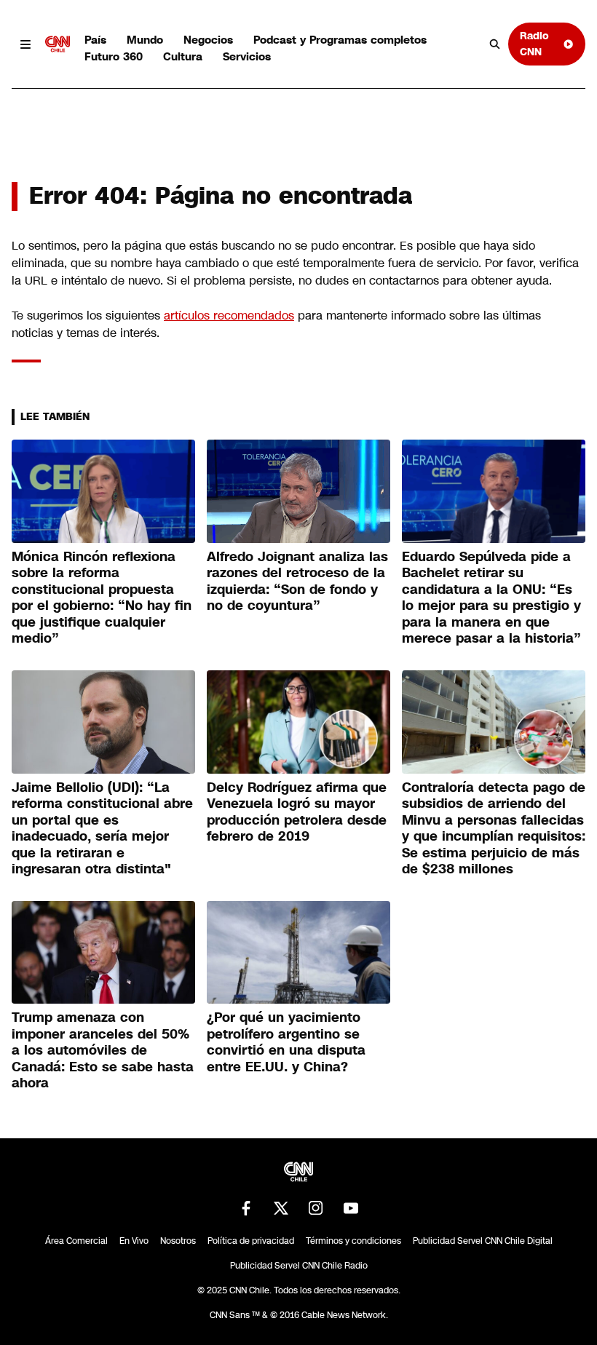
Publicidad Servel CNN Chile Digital (483, 1241)
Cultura (182, 56)
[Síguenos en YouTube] (351, 1208)
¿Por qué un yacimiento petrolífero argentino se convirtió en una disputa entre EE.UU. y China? (286, 1042)
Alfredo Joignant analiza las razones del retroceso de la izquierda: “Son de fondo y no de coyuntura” (297, 581)
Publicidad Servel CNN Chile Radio (299, 1265)
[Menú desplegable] (25, 44)
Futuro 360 (113, 56)
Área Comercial (76, 1241)
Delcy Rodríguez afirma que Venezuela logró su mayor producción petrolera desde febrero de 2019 (297, 812)
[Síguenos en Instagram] (316, 1208)
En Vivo (134, 1241)
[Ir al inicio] (57, 44)
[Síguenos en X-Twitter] (281, 1208)
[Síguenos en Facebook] (246, 1208)
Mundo (145, 39)
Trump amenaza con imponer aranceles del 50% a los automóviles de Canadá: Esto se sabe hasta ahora (103, 1050)
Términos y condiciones (353, 1241)
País (95, 39)
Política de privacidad (250, 1241)
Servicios (247, 56)
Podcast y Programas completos (340, 39)
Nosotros (178, 1241)
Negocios (208, 39)
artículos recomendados (229, 315)
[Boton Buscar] (495, 44)
